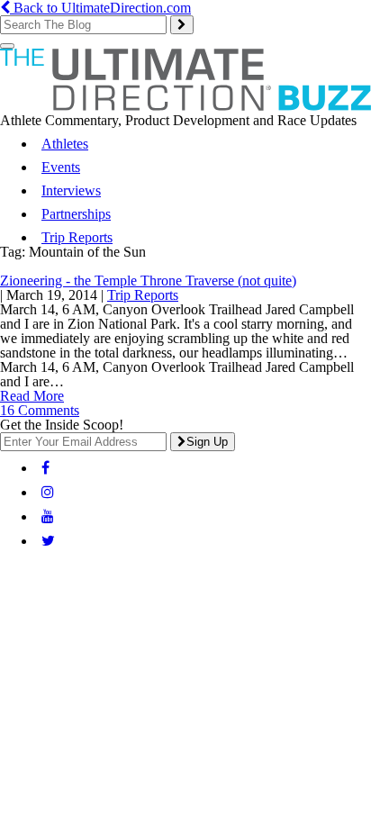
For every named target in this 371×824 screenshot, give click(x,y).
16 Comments (39, 410)
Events (60, 167)
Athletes (64, 143)
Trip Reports (77, 237)
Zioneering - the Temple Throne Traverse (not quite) (148, 280)
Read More (32, 395)
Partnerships (76, 214)
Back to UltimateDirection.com (100, 7)
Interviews (71, 190)
